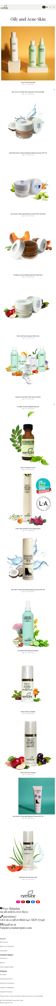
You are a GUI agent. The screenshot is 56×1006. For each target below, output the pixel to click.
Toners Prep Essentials (28, 82)
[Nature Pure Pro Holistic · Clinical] (4, 7)
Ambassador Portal (6, 979)
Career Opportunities (7, 967)
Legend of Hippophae (7, 987)
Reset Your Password (7, 946)
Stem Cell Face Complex (28, 772)
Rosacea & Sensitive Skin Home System (28, 397)
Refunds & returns (28, 996)
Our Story (3, 974)
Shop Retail (3, 951)
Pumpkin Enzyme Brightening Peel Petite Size (28, 275)
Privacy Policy (4, 996)
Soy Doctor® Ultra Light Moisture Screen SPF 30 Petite (28, 214)
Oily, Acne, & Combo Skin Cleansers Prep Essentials (28, 92)
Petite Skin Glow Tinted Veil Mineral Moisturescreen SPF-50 (28, 153)
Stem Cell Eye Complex (28, 711)
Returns (2, 962)
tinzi (11, 1003)
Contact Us (3, 958)
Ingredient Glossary (6, 992)
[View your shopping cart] (47, 7)
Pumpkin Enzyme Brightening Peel (28, 406)
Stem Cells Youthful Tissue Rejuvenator (28, 528)
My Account (4, 942)
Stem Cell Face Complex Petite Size (28, 336)
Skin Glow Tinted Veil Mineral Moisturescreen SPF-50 (28, 589)
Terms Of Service (15, 996)
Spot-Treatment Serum (28, 467)
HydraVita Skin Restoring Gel (28, 877)
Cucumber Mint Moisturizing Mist (28, 650)
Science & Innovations (7, 983)
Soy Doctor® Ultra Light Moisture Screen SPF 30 (28, 816)
